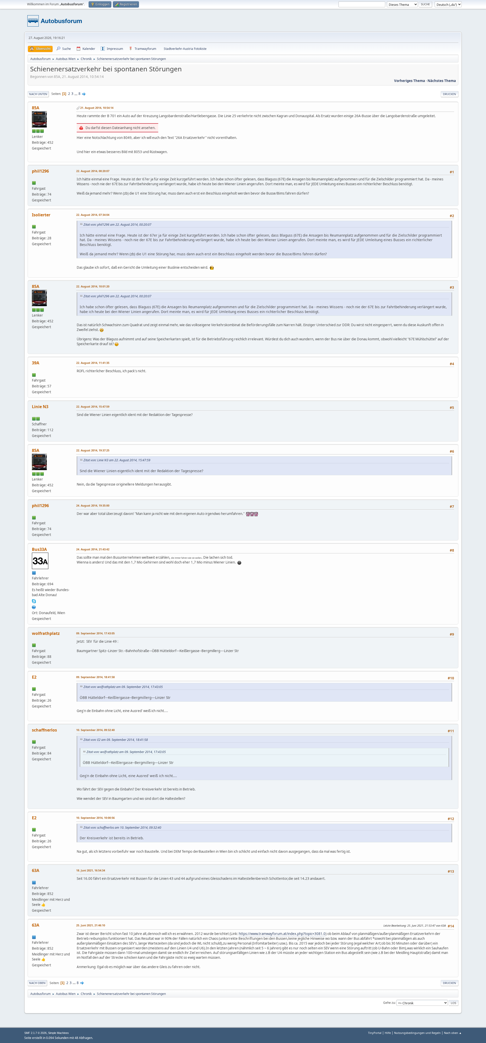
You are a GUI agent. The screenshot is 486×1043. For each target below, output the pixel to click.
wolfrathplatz (46, 633)
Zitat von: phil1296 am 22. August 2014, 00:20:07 (117, 224)
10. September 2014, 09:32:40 (95, 730)
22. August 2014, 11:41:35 (92, 363)
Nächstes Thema (442, 80)
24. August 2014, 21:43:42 (92, 549)
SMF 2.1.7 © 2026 (35, 1032)
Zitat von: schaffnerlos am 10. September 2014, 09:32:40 (122, 827)
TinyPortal (374, 1033)
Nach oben (37, 983)
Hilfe (388, 1033)
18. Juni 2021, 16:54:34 (90, 870)
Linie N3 (40, 406)
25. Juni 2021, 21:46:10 (90, 925)
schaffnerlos (44, 730)
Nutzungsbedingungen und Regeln (417, 1033)
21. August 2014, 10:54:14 (96, 108)
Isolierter (41, 215)
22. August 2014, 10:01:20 (92, 286)
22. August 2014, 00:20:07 (92, 171)
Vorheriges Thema (409, 80)
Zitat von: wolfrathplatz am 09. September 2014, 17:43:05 (123, 687)
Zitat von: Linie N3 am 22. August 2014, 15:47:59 (117, 460)
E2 (34, 677)
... (76, 93)
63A (35, 870)
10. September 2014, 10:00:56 (95, 818)
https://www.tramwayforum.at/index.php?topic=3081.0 (282, 933)
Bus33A (39, 549)
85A (35, 108)
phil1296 (40, 171)
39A (35, 363)
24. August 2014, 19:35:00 (92, 505)
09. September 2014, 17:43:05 (95, 633)
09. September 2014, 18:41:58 (95, 677)
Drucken (449, 94)
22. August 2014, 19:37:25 (92, 450)
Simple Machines (58, 1032)
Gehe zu (389, 1002)
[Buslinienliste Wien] (34, 606)
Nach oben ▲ (453, 1033)
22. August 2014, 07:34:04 (92, 215)
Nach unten (38, 94)
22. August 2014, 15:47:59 (92, 406)
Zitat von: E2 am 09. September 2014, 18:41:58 (116, 740)
